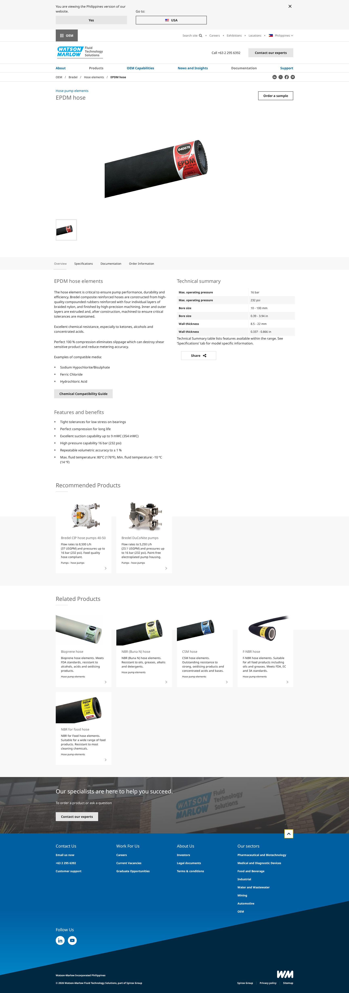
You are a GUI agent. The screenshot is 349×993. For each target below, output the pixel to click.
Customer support (68, 871)
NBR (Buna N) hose (136, 651)
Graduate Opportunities (133, 871)
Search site (190, 35)
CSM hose (189, 651)
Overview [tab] (60, 263)
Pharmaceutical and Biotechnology (262, 855)
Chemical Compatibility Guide (83, 394)
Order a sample (275, 96)
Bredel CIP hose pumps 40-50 (83, 538)
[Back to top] (288, 833)
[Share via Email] (293, 77)
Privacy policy (268, 983)
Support (286, 68)
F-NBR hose (251, 651)
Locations (255, 35)
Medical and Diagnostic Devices (259, 863)
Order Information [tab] (141, 263)
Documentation (244, 68)
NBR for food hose (75, 729)
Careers (214, 35)
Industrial (244, 879)
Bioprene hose (72, 651)
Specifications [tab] (83, 263)
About (61, 68)
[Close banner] (290, 6)
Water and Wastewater (254, 887)
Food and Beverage (251, 871)
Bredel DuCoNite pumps (140, 538)
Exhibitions (234, 35)
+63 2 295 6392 (66, 863)
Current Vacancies (128, 863)
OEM (69, 35)
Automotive (246, 903)
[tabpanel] (174, 371)
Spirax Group (245, 983)
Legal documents (189, 863)
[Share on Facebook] (287, 77)
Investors (183, 855)
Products (96, 68)
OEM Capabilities (140, 68)
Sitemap (288, 983)
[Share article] (274, 77)
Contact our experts (271, 53)
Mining (242, 895)
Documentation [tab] (111, 263)
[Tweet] (281, 77)
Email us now (65, 855)
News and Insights (193, 68)
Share (195, 355)
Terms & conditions (190, 871)
